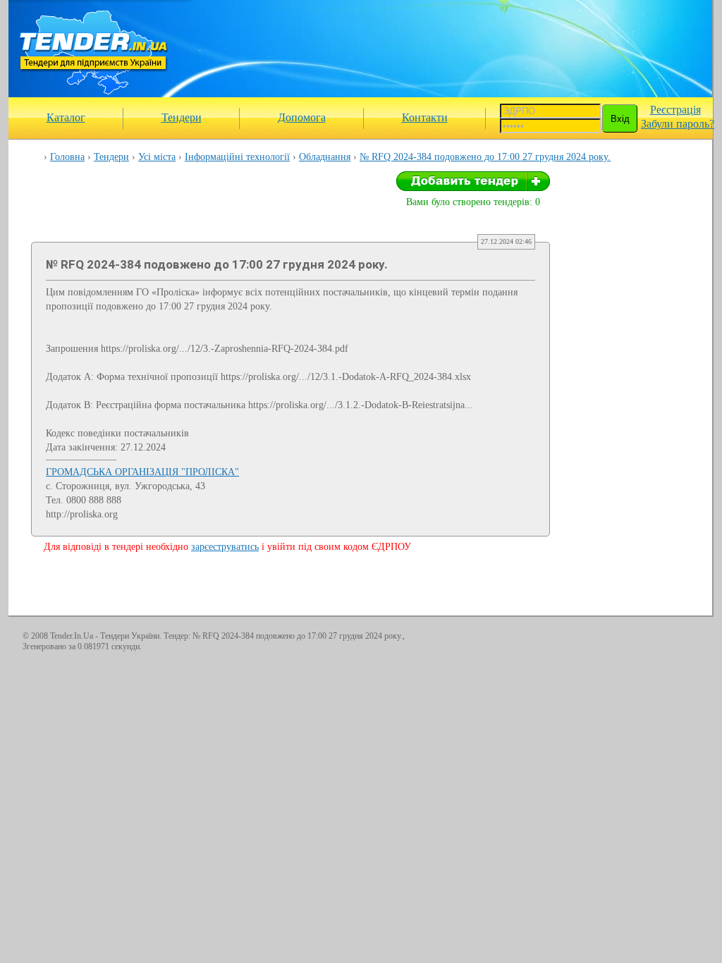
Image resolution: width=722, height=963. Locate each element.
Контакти (425, 117)
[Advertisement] (447, 48)
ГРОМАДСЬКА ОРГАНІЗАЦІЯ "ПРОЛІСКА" (142, 472)
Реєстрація (675, 110)
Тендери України (129, 636)
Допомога (302, 117)
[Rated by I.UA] (668, 639)
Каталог (66, 117)
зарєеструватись (225, 546)
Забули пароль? (677, 124)
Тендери (181, 117)
